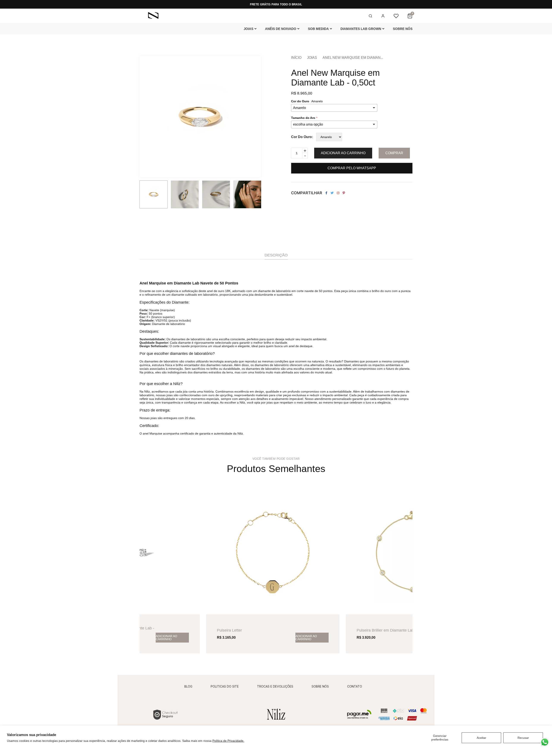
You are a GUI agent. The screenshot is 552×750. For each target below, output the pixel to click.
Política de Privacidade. (228, 740)
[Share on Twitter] (332, 192)
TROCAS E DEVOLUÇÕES (275, 686)
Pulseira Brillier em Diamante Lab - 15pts (392, 630)
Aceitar (481, 737)
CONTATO (354, 686)
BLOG (188, 686)
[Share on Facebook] (326, 192)
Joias (312, 57)
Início (296, 57)
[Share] (338, 192)
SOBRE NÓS (320, 686)
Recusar (523, 737)
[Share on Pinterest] (344, 192)
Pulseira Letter (229, 630)
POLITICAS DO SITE (225, 686)
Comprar (394, 153)
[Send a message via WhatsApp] (545, 742)
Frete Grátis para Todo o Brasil (276, 4)
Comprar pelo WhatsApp (352, 168)
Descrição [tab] (276, 255)
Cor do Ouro (301, 137)
